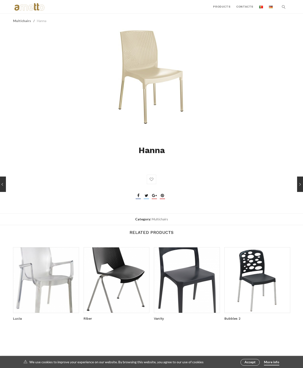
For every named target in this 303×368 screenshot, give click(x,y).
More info (271, 362)
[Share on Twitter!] (146, 195)
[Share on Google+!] (154, 195)
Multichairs (22, 21)
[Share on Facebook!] (138, 195)
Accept (250, 362)
